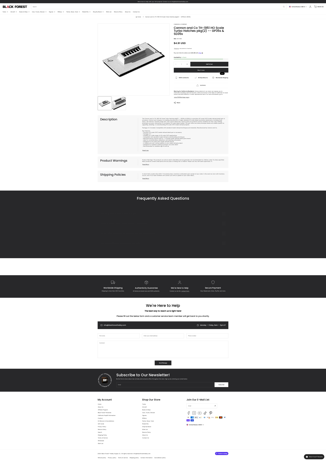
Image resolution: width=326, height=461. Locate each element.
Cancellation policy (160, 457)
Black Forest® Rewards (104, 412)
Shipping (176, 48)
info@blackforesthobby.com (115, 325)
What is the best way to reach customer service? (123, 207)
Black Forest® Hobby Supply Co (111, 453)
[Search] (284, 6)
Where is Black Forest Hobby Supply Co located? (123, 237)
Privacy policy (112, 457)
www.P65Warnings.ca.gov (181, 97)
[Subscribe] (215, 405)
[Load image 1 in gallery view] (104, 103)
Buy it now (201, 70)
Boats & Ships (146, 410)
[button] (5, 11)
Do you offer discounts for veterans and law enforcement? (128, 247)
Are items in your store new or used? (117, 217)
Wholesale (101, 440)
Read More (145, 164)
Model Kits (145, 424)
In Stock (180, 57)
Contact (100, 418)
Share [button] (178, 102)
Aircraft (144, 407)
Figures (144, 415)
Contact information (146, 457)
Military (144, 418)
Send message (163, 363)
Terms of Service (103, 438)
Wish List (100, 443)
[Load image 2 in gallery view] (119, 103)
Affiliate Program (103, 410)
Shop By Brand (146, 426)
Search (100, 432)
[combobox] (158, 6)
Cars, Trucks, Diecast (148, 412)
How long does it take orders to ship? (118, 227)
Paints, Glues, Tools (148, 421)
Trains (144, 404)
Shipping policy (134, 457)
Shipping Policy (102, 435)
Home (139, 17)
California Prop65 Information (106, 415)
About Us (100, 407)
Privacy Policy (102, 426)
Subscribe (221, 384)
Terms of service (123, 457)
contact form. (185, 291)
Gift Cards (101, 424)
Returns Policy (102, 429)
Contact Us (145, 438)
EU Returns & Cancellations (106, 421)
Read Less (145, 150)
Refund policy (102, 457)
